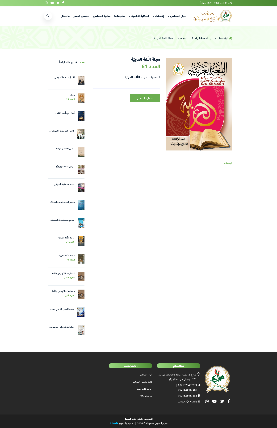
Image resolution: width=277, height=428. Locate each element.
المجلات (182, 38)
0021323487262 (187, 395)
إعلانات (159, 16)
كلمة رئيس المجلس (142, 381)
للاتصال (65, 16)
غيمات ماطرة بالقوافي (64, 184)
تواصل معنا (146, 395)
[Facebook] (63, 3)
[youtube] (52, 3)
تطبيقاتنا (119, 16)
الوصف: (228, 163)
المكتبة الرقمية (140, 16)
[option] (198, 104)
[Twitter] (58, 3)
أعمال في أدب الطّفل (65, 113)
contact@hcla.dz (187, 401)
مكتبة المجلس (101, 16)
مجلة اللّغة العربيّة (163, 38)
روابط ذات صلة (144, 389)
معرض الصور (81, 16)
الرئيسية (223, 38)
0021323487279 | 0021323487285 (186, 388)
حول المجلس (178, 16)
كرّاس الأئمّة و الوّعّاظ (65, 148)
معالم (72, 95)
